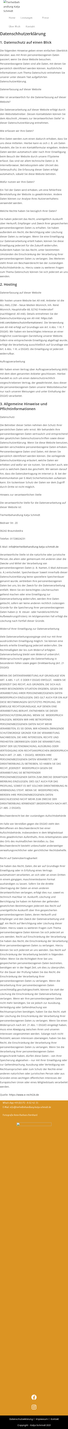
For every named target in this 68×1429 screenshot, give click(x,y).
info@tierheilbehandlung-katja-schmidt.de (34, 546)
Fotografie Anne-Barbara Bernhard (20, 1115)
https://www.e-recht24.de (24, 1094)
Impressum (42, 1419)
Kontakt (55, 1419)
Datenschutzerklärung (21, 1419)
